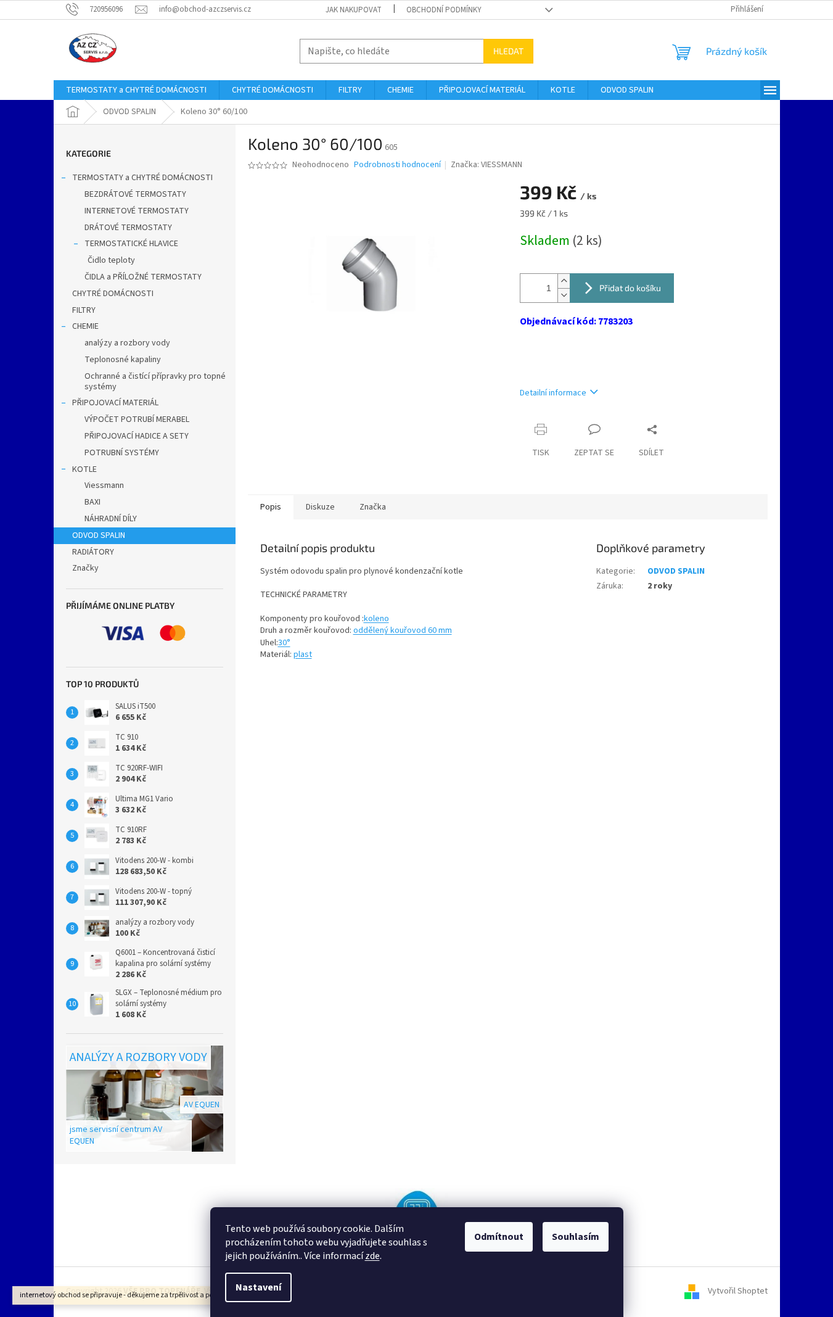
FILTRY (84, 310)
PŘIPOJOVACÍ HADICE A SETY (136, 436)
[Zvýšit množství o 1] (563, 281)
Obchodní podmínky (444, 9)
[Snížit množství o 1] (563, 295)
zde (372, 1256)
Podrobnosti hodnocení (397, 165)
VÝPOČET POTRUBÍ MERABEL (136, 419)
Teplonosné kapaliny (122, 359)
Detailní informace (553, 393)
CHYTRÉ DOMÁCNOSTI (113, 293)
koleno (376, 619)
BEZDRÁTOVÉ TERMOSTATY (135, 194)
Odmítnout (498, 1237)
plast (302, 654)
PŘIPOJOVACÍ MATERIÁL (115, 403)
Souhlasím (575, 1237)
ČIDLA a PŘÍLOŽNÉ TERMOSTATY (143, 277)
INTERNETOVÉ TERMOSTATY (136, 211)
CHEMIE (85, 326)
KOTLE (84, 469)
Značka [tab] (372, 507)
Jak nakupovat (354, 9)
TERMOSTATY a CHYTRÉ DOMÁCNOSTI (142, 177)
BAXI (92, 502)
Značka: (486, 165)
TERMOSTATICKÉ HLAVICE (131, 243)
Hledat (508, 51)
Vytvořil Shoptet (738, 1292)
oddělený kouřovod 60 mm (402, 630)
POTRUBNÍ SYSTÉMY (121, 453)
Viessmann (104, 485)
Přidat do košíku (630, 288)
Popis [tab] (270, 507)
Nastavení (258, 1287)
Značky (85, 568)
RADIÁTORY (93, 552)
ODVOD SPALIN (98, 535)
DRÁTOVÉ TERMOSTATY (128, 227)
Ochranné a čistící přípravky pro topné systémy (155, 381)
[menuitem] (136, 90)
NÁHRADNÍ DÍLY (110, 519)
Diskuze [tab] (320, 507)
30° (284, 643)
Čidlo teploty (111, 260)
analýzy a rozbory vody (127, 343)
